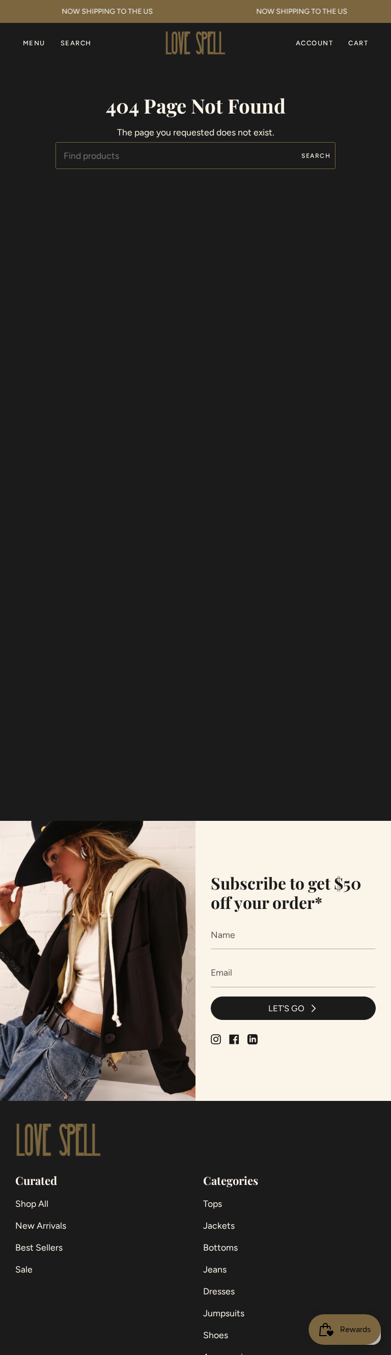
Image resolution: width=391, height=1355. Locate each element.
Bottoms (220, 1247)
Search (315, 155)
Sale (24, 1269)
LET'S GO (286, 1008)
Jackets (219, 1225)
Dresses (219, 1291)
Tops (212, 1203)
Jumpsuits (223, 1313)
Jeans (215, 1269)
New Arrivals (40, 1225)
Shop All (31, 1203)
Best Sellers (39, 1247)
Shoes (215, 1335)
